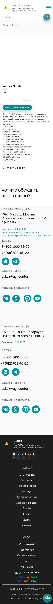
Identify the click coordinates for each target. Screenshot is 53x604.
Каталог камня (26, 555)
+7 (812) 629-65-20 (15, 363)
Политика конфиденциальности (26, 594)
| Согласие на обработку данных (26, 598)
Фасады (26, 491)
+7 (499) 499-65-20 (14, 252)
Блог (27, 561)
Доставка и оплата (27, 572)
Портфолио (26, 550)
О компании (26, 544)
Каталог (15, 25)
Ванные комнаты (26, 503)
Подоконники (27, 486)
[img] (48, 7)
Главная (6, 25)
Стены (26, 508)
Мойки (27, 519)
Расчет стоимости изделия (17, 107)
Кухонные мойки (26, 497)
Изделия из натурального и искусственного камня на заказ (24, 9)
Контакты (27, 566)
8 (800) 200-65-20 (15, 246)
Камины (26, 525)
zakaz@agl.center (15, 276)
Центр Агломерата (21, 5)
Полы (26, 514)
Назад (7, 17)
